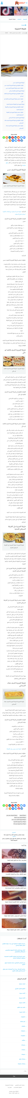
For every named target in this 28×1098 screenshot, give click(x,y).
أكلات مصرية (22, 1003)
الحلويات (23, 25)
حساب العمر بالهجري (20, 1085)
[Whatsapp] (4, 137)
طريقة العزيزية (23, 815)
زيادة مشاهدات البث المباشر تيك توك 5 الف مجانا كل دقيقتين (7, 12)
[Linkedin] (15, 137)
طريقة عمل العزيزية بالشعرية (20, 822)
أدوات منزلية (22, 984)
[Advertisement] (14, 50)
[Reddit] (18, 137)
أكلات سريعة (22, 998)
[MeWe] (9, 137)
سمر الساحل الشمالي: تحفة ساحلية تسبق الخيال (15, 964)
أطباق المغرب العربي (20, 989)
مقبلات (23, 1050)
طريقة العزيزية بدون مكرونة (20, 817)
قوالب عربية (11, 1093)
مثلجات (23, 1026)
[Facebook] (24, 137)
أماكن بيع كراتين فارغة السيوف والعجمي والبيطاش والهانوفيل (15, 951)
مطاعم (23, 1040)
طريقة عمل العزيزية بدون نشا (20, 824)
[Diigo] (21, 140)
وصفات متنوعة (21, 1064)
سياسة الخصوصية (9, 1085)
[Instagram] (18, 140)
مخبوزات (23, 1031)
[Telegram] (16, 140)
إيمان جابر (24, 33)
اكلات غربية (22, 1012)
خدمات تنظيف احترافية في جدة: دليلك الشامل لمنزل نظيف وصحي (13, 944)
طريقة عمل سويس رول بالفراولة (14, 749)
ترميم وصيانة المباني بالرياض (21, 13)
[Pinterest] (12, 137)
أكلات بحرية (22, 993)
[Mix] (6, 137)
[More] (10, 140)
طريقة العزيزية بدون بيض (11, 815)
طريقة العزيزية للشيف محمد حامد (19, 819)
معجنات (23, 1045)
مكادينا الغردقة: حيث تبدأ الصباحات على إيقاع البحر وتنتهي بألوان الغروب (14, 970)
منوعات (23, 1054)
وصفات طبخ (22, 1059)
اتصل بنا (10, 1087)
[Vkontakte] (13, 140)
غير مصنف (22, 1021)
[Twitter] (21, 137)
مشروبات (23, 1036)
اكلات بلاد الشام (21, 1007)
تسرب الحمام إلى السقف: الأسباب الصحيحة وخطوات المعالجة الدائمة (14, 957)
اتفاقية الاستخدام (18, 1087)
